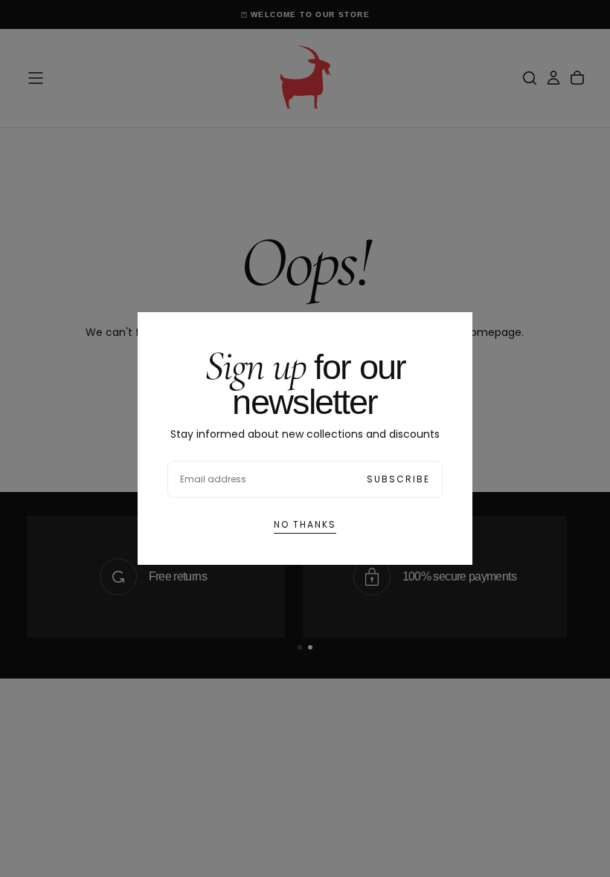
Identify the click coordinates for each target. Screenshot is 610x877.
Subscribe (398, 479)
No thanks (305, 524)
